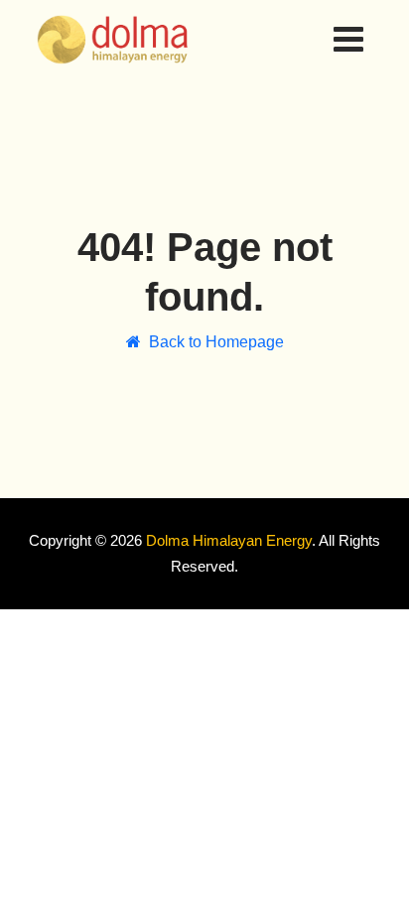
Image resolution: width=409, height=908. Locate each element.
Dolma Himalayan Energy (229, 540)
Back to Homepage (216, 341)
